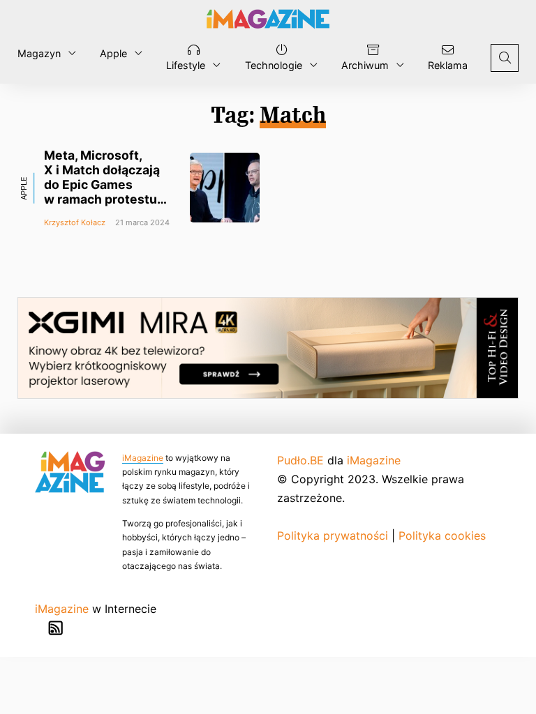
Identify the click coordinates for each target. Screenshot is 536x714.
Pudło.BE (300, 460)
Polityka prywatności (332, 535)
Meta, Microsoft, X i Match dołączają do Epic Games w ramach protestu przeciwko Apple (102, 185)
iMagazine (142, 458)
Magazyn (39, 53)
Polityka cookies (442, 535)
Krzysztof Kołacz (74, 222)
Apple (113, 53)
